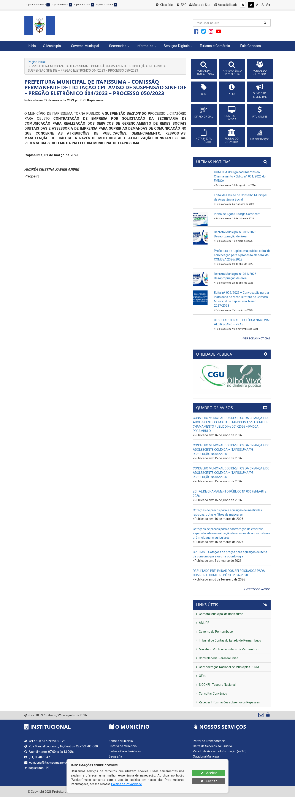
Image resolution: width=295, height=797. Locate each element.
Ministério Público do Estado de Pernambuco (229, 649)
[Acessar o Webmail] (261, 715)
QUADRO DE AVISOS (231, 118)
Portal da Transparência (209, 741)
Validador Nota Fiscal (207, 777)
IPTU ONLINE (259, 116)
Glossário (166, 4)
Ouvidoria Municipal (206, 756)
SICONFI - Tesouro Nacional (217, 684)
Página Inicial (37, 62)
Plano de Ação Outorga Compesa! (237, 214)
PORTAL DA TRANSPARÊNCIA (203, 72)
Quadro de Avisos (205, 761)
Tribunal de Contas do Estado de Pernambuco (229, 640)
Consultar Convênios (212, 693)
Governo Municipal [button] (85, 46)
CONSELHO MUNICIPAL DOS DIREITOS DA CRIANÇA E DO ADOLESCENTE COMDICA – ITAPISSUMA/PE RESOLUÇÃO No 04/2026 (231, 450)
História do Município (123, 746)
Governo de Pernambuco (215, 631)
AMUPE (203, 622)
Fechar (211, 781)
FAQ (183, 4)
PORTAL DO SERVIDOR (260, 72)
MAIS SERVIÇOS (259, 139)
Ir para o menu (61, 4)
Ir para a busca (83, 4)
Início (32, 46)
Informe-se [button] (145, 46)
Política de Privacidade (126, 784)
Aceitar (211, 773)
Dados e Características (125, 751)
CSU (203, 94)
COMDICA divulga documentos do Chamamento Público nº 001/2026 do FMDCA (240, 176)
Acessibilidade (227, 4)
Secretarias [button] (117, 46)
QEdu (202, 676)
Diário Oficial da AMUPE (209, 767)
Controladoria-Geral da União (218, 658)
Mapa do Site (201, 4)
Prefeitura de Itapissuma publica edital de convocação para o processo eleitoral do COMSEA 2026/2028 (242, 255)
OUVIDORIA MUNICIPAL (259, 95)
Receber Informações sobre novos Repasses (229, 702)
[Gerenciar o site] (268, 715)
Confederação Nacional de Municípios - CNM (228, 667)
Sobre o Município (121, 741)
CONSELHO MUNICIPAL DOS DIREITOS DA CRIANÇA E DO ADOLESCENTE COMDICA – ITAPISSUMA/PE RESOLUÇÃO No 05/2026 (231, 473)
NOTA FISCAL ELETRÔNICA (203, 140)
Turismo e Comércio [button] (215, 46)
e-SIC (232, 94)
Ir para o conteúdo (37, 4)
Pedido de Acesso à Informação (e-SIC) (219, 751)
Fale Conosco (250, 46)
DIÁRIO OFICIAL (203, 116)
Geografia (115, 756)
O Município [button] (52, 46)
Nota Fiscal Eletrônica (207, 772)
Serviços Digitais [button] (177, 46)
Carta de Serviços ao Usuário (212, 746)
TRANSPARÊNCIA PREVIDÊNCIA (231, 72)
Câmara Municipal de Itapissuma (220, 614)
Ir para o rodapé (106, 4)
